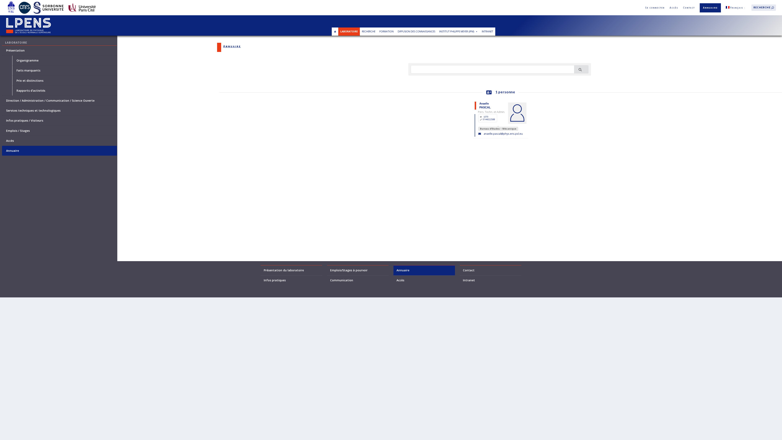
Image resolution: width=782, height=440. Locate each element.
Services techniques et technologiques (33, 110)
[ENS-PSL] (11, 2)
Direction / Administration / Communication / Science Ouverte (50, 100)
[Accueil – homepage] (335, 32)
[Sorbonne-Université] (48, 2)
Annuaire (710, 8)
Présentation (15, 50)
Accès (674, 8)
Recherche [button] (368, 31)
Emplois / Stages (18, 131)
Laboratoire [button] (349, 31)
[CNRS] (25, 2)
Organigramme (27, 60)
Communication (341, 280)
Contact (689, 8)
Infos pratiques (275, 280)
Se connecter (655, 8)
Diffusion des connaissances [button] (416, 31)
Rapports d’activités (30, 90)
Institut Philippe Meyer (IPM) (456, 31)
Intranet (487, 31)
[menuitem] (735, 7)
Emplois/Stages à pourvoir (349, 270)
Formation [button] (386, 31)
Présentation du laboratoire (284, 270)
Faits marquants (28, 70)
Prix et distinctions (29, 80)
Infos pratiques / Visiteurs (24, 120)
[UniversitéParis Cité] (82, 2)
